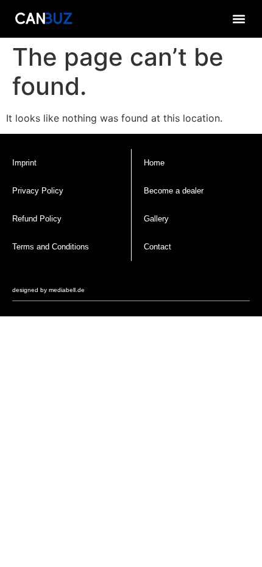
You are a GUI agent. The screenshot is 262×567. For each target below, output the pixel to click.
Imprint (24, 162)
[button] (238, 19)
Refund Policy (37, 218)
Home (154, 162)
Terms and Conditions (50, 246)
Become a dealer (174, 190)
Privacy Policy (37, 190)
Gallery (156, 218)
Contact (157, 246)
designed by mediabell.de (48, 290)
